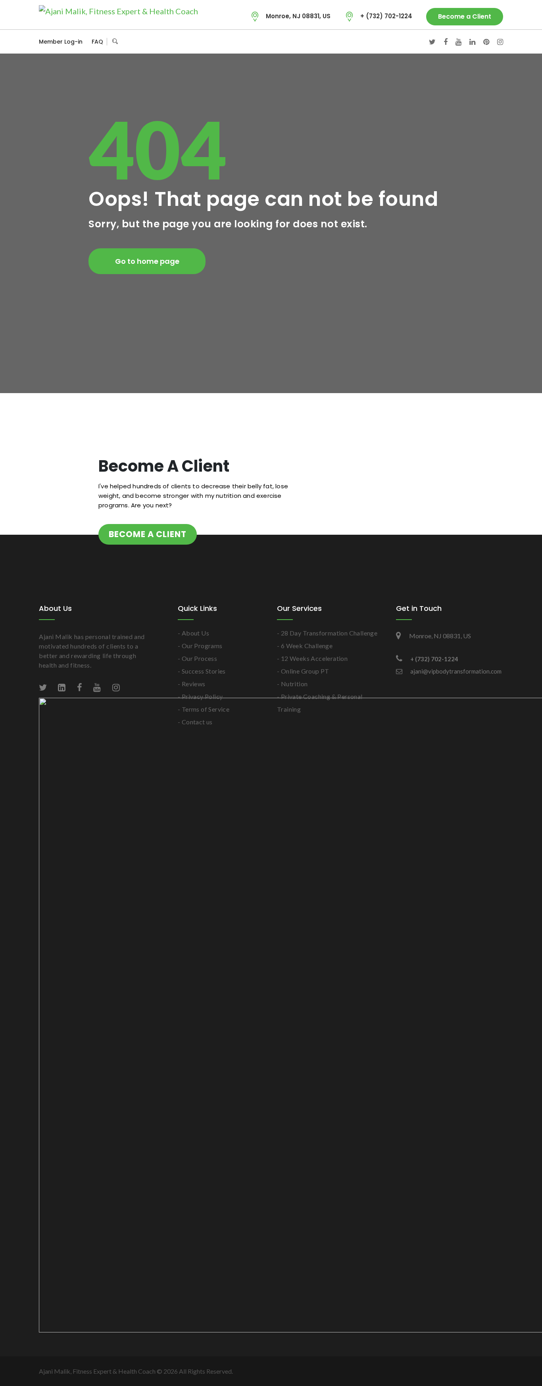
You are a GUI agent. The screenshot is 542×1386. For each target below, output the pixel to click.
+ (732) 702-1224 (386, 16)
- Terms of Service (203, 709)
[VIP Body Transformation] (118, 10)
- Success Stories (202, 671)
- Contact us (195, 722)
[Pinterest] (482, 41)
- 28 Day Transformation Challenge (327, 633)
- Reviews (192, 683)
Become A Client (147, 534)
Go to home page (147, 261)
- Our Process (197, 658)
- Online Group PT (303, 671)
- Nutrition (292, 683)
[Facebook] (442, 41)
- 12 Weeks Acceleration (312, 658)
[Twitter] (428, 41)
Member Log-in (61, 42)
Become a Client (464, 16)
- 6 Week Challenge (305, 645)
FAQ (97, 42)
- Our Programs (200, 645)
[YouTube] (454, 41)
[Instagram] (496, 41)
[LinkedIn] (468, 41)
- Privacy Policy (200, 696)
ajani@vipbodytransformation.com (456, 671)
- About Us (193, 633)
